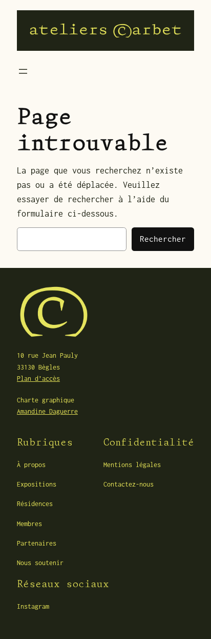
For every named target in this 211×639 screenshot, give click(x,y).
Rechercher (163, 239)
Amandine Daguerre (47, 411)
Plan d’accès (38, 378)
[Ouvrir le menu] (23, 71)
